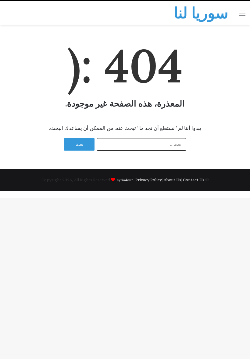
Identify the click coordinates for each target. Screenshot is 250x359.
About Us (172, 179)
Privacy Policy (148, 179)
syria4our (125, 180)
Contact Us (193, 179)
